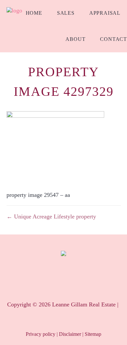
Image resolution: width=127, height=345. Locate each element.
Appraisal (104, 13)
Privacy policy (40, 334)
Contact (113, 39)
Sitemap (93, 334)
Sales (66, 13)
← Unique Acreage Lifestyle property (51, 216)
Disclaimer (70, 334)
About (75, 39)
